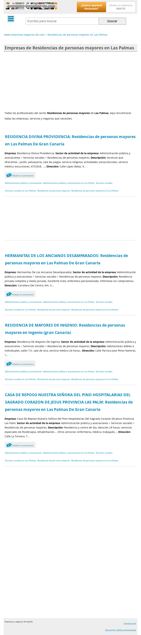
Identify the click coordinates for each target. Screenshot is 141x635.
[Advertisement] (70, 81)
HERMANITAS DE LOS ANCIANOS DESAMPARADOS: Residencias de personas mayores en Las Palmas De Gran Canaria (66, 259)
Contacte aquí (130, 623)
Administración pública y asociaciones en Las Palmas (69, 182)
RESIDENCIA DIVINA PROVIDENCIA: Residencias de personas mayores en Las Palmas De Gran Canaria (70, 140)
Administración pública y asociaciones (23, 182)
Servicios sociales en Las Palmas (20, 190)
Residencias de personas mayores (53, 190)
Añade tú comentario (21, 175)
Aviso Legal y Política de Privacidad (120, 630)
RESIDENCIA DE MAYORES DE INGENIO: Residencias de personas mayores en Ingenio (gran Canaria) (65, 329)
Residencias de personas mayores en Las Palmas (94, 190)
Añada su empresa (120, 6)
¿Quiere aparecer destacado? (91, 6)
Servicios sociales (104, 182)
